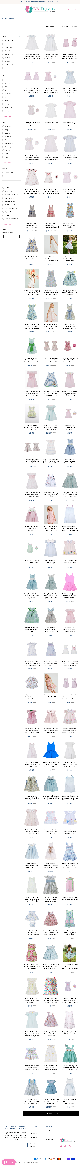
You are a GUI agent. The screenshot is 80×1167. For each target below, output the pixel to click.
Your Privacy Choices (34, 1145)
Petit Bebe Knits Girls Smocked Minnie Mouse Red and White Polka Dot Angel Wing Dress (32, 192)
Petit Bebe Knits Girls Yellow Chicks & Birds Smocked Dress (32, 1000)
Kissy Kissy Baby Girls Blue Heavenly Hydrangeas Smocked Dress (32, 934)
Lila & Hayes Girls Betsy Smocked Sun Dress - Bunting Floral (50, 1034)
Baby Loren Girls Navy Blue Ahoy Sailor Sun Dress (51, 494)
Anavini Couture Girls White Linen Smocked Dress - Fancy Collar (70, 764)
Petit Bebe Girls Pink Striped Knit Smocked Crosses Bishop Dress (51, 157)
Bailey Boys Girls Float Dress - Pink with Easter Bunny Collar (50, 730)
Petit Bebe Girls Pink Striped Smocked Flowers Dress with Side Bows (32, 90)
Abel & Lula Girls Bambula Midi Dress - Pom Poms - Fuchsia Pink (51, 225)
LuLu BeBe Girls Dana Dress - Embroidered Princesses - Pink (70, 562)
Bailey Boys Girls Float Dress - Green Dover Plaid (32, 629)
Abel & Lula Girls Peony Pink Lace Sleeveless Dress (51, 326)
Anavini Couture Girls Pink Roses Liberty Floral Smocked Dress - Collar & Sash (51, 361)
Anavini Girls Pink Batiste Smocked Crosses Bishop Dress (32, 124)
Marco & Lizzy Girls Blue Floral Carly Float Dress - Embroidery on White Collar (51, 967)
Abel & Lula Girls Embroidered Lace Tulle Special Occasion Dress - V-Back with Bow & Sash (51, 260)
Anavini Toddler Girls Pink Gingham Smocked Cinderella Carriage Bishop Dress (70, 394)
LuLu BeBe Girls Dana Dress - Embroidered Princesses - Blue (70, 832)
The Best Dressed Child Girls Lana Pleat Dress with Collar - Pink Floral (31, 832)
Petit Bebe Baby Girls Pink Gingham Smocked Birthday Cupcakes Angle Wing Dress (51, 91)
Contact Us (49, 1135)
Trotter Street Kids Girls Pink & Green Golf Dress (70, 898)
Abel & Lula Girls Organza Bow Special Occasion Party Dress (70, 259)
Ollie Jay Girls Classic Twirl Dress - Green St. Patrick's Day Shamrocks (70, 966)
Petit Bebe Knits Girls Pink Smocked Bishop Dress (70, 124)
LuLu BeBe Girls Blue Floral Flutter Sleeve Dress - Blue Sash (51, 899)
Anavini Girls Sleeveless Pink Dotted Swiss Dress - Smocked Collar (32, 764)
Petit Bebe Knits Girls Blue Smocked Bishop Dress (70, 157)
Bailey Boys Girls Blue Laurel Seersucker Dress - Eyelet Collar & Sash (51, 596)
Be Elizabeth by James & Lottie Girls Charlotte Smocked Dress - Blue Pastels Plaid (70, 866)
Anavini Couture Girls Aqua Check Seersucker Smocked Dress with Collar (51, 428)
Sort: (46, 27)
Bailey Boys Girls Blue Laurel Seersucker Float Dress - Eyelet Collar (70, 494)
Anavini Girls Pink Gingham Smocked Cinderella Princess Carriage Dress (70, 428)
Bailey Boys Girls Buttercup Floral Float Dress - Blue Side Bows (31, 798)
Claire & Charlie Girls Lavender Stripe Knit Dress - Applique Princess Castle (70, 1001)
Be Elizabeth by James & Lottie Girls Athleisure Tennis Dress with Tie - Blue (51, 765)
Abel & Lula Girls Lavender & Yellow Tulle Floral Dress (32, 427)
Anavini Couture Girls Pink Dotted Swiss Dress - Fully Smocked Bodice (32, 494)
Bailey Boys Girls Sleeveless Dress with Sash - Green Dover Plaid (32, 360)
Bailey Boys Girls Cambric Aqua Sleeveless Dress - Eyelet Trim (32, 596)
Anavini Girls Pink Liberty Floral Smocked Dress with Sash (32, 461)
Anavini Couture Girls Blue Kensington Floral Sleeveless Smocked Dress (51, 293)
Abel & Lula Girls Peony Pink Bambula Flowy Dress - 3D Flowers (51, 528)
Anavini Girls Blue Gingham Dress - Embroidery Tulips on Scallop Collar (51, 563)
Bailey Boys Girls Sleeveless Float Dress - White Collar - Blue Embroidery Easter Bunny (32, 866)
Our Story (49, 1131)
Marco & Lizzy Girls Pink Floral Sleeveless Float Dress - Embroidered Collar (51, 934)
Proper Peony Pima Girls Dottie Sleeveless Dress (70, 1033)
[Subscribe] (25, 1145)
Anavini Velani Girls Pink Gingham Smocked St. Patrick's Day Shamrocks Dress (32, 731)
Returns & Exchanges (33, 1138)
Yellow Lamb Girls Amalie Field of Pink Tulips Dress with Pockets (32, 966)
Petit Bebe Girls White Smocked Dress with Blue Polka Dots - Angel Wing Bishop (32, 57)
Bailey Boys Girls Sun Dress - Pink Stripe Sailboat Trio (32, 528)
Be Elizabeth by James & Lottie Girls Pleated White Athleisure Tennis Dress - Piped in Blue (70, 799)
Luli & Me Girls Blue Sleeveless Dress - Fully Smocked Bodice (70, 1101)
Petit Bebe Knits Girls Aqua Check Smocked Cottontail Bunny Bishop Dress (32, 1035)
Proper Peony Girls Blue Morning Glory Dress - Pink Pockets (69, 933)
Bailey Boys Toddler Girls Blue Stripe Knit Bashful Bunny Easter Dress (51, 393)
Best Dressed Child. (21, 1162)
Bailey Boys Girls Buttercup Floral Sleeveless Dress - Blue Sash (70, 327)
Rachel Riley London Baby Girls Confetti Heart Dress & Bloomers (51, 1000)
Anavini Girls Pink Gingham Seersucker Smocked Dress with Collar (69, 630)
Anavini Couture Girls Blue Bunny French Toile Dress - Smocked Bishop (32, 663)
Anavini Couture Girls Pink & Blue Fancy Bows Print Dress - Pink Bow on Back (70, 664)
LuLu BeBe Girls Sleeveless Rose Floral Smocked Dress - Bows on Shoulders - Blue (31, 1102)
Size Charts (49, 1139)
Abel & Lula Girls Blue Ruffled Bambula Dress (32, 258)
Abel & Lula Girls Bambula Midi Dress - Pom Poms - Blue (32, 225)
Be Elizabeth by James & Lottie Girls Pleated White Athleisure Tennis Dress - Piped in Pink (70, 529)
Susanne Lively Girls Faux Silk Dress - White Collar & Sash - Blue (51, 1101)
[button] (4, 9)
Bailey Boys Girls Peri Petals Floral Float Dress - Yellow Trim (70, 292)
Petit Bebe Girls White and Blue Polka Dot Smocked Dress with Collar (51, 57)
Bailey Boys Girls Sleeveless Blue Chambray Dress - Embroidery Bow (70, 462)
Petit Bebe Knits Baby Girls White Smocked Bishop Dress (51, 124)
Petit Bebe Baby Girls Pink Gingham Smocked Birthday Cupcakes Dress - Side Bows (70, 57)
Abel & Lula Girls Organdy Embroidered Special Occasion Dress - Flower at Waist (32, 293)
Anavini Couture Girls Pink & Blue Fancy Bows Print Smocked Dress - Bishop (51, 461)
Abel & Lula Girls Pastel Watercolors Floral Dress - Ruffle (51, 697)
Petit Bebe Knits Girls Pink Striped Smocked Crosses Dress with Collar (32, 157)
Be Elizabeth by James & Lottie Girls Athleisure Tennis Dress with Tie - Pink (70, 597)
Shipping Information (34, 1132)
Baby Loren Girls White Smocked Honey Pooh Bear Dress (32, 697)
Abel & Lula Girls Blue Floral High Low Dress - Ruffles (70, 225)
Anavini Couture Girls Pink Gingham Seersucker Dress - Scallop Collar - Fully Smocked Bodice (32, 394)
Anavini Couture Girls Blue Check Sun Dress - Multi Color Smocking (51, 663)
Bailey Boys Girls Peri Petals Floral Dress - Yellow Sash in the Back (31, 326)
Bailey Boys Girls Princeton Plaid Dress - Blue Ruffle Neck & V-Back (51, 630)
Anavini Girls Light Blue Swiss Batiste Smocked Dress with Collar (70, 90)
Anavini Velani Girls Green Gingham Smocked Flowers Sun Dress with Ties (32, 563)
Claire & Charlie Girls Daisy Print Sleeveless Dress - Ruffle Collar (32, 899)
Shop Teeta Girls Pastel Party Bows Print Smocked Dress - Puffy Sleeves (32, 1068)
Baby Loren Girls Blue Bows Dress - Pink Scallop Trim (51, 832)
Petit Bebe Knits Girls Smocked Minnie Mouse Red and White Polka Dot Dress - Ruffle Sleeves (51, 192)
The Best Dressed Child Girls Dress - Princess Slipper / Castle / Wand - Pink (69, 731)
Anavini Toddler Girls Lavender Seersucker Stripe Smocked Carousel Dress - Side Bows (70, 698)
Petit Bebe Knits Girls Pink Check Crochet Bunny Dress (70, 191)
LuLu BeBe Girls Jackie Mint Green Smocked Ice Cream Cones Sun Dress (70, 1067)
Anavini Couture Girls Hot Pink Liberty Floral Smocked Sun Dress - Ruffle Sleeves (70, 361)
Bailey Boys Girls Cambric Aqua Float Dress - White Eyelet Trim (51, 798)
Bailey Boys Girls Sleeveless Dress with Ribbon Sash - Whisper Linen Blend (51, 866)
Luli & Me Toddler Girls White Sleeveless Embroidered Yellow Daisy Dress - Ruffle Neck (51, 1068)
